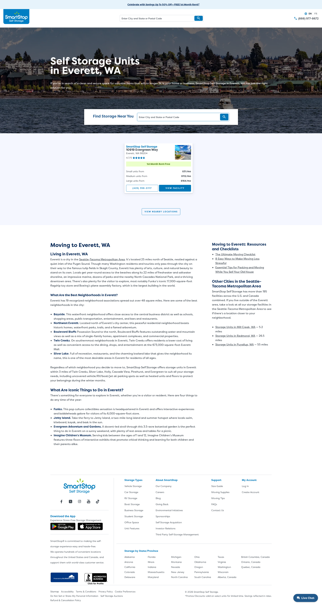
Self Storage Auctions (111, 595)
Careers (160, 492)
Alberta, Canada (227, 577)
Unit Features (131, 528)
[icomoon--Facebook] (61, 501)
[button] (198, 18)
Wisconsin (223, 572)
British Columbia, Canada (255, 556)
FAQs (214, 504)
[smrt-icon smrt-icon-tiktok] (97, 501)
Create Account (250, 492)
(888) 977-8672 (308, 18)
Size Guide (217, 486)
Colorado (129, 572)
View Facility (175, 188)
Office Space (131, 522)
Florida (151, 556)
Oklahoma (200, 562)
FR (315, 13)
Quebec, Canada (250, 567)
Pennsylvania (201, 572)
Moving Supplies (220, 492)
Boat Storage (132, 504)
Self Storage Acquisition (169, 522)
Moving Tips (218, 498)
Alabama (129, 556)
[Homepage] (16, 16)
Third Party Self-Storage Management (177, 534)
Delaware (129, 577)
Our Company (164, 486)
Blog (158, 498)
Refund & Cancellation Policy (65, 600)
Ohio (197, 556)
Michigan (176, 556)
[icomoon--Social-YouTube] (88, 501)
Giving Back (162, 504)
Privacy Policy (105, 591)
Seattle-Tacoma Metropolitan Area (102, 259)
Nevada (175, 567)
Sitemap (54, 591)
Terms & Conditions (86, 591)
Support (216, 480)
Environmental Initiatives (169, 510)
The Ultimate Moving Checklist (235, 254)
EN (310, 13)
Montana (176, 562)
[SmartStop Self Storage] (79, 486)
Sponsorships (163, 516)
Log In (245, 486)
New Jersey (177, 572)
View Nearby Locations (161, 211)
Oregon (198, 567)
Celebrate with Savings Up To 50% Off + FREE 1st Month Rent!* (163, 4)
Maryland (153, 577)
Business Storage (133, 510)
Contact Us (217, 510)
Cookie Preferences (125, 591)
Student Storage (133, 516)
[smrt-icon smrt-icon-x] (70, 501)
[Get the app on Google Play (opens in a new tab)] (62, 526)
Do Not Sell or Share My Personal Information (74, 595)
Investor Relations (165, 528)
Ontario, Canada (250, 562)
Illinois (151, 562)
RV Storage (130, 498)
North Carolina (179, 577)
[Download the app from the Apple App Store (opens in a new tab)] (90, 526)
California (129, 567)
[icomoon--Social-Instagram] (79, 501)
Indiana (152, 567)
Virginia (222, 562)
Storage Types (133, 480)
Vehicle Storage (133, 486)
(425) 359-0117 (142, 188)
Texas (221, 556)
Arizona (128, 562)
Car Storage (131, 492)
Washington (224, 567)
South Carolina (202, 577)
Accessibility (67, 591)
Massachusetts (156, 572)
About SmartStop (167, 480)
